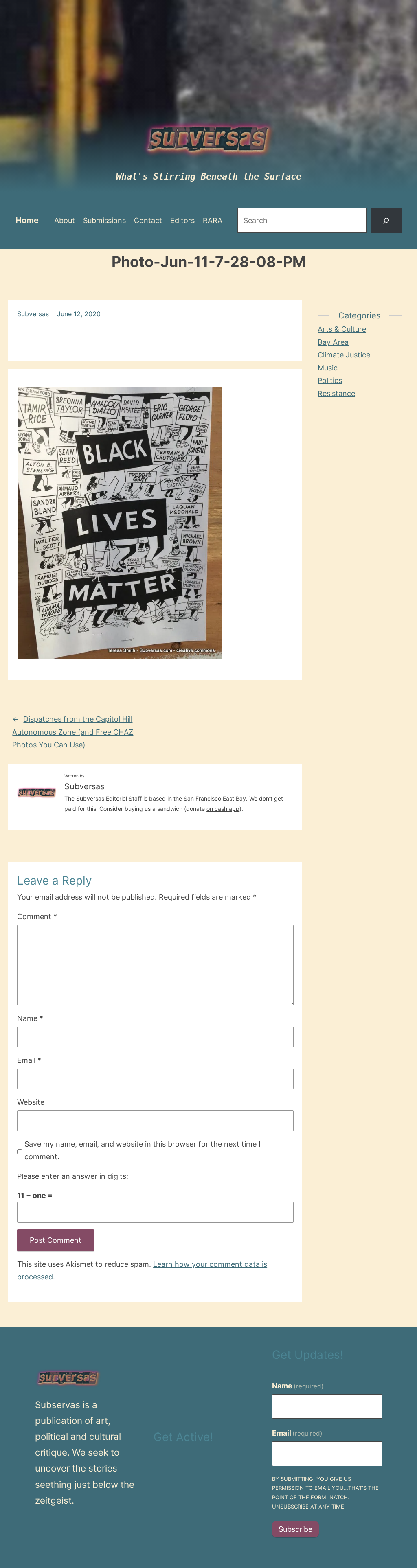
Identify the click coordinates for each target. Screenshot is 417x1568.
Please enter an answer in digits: (72, 1176)
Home (27, 220)
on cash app (222, 808)
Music (328, 368)
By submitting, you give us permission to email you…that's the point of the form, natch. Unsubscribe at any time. (325, 1493)
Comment (37, 916)
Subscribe (295, 1529)
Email (29, 1060)
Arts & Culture (342, 329)
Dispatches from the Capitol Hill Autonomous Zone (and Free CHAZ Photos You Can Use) (72, 732)
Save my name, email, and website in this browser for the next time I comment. (142, 1150)
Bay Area (333, 342)
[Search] (386, 220)
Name (30, 1018)
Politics (330, 380)
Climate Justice (344, 354)
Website (30, 1102)
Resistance (336, 393)
